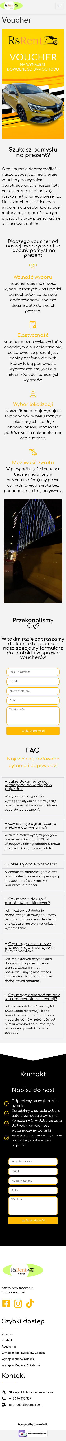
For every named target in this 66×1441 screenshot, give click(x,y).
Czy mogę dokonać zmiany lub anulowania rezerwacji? (32, 997)
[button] (33, 785)
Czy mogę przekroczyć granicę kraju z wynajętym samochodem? (30, 947)
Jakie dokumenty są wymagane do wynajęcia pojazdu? (28, 785)
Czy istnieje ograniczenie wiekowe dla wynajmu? (30, 825)
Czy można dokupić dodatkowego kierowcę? (27, 901)
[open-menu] (59, 6)
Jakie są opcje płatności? (32, 864)
